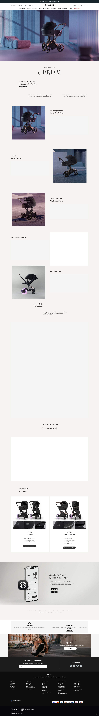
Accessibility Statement (30, 687)
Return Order (12, 689)
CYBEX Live (31, 5)
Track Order (12, 687)
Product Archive (76, 690)
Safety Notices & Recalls (62, 693)
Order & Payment (61, 684)
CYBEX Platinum (45, 686)
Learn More (70, 648)
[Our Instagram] (71, 666)
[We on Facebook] (74, 666)
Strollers (12, 62)
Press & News (44, 690)
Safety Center (13, 5)
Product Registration (61, 689)
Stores (26, 5)
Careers (43, 684)
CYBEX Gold (44, 687)
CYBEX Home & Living (78, 689)
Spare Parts (58, 677)
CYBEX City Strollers (77, 684)
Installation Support (61, 687)
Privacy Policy (28, 684)
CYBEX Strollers (76, 683)
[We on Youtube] (77, 666)
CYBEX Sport (76, 687)
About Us (43, 683)
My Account (12, 686)
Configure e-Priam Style (69, 547)
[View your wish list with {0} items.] (84, 5)
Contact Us (51, 677)
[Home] (49, 5)
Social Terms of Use (30, 686)
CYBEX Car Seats (77, 686)
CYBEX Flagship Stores (46, 692)
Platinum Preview (17, 62)
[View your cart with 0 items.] (88, 5)
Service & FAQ (60, 683)
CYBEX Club (20, 5)
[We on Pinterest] (81, 666)
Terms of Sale (28, 683)
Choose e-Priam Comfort (29, 546)
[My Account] (81, 5)
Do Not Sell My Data (30, 689)
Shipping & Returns (61, 686)
